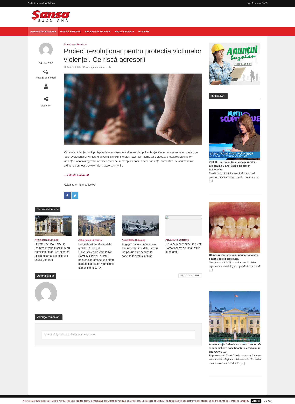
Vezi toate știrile (190, 276)
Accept (255, 401)
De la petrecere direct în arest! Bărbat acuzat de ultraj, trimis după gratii (183, 248)
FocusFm (143, 31)
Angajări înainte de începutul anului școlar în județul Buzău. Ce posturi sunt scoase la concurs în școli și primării (140, 250)
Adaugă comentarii (46, 77)
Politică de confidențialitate (41, 3)
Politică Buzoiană (70, 31)
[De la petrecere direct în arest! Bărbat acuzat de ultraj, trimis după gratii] (183, 225)
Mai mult (268, 401)
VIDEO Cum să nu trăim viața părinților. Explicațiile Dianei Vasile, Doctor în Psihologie (232, 166)
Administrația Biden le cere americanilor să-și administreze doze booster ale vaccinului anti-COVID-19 (235, 348)
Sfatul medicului (124, 31)
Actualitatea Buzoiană (43, 31)
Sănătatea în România (97, 31)
